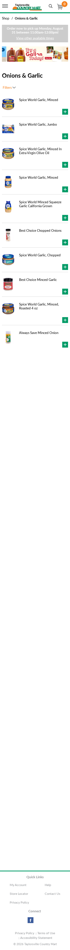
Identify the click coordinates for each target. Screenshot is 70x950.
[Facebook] (30, 921)
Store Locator (19, 893)
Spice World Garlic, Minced (38, 100)
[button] (33, 55)
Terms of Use (46, 933)
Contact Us (52, 893)
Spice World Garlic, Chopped (40, 255)
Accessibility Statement (36, 937)
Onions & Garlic (26, 18)
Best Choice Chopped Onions (40, 230)
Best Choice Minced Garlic (38, 279)
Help (48, 885)
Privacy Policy (19, 902)
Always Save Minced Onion (38, 333)
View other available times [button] (35, 38)
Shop (5, 18)
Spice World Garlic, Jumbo (38, 124)
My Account (18, 885)
